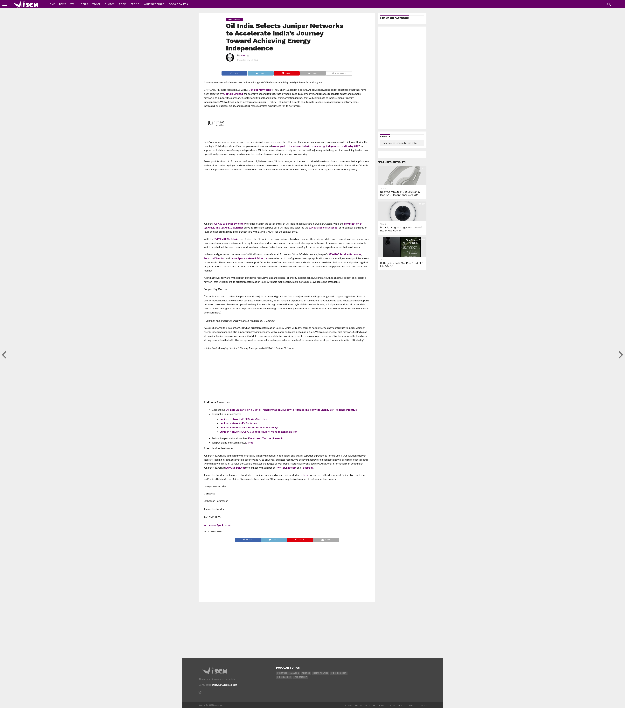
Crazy (381, 705)
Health (391, 705)
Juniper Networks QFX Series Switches (243, 418)
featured (282, 673)
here (305, 474)
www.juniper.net (235, 467)
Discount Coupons (352, 705)
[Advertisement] (287, 197)
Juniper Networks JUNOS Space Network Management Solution (258, 431)
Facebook (254, 438)
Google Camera (178, 4)
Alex (242, 55)
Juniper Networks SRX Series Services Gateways (249, 427)
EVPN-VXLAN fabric (226, 238)
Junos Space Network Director (248, 258)
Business (370, 705)
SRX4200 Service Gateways (344, 254)
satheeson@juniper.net (218, 525)
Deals (84, 4)
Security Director (214, 258)
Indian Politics (320, 673)
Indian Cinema (284, 677)
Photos (110, 4)
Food (122, 4)
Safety (412, 705)
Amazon (295, 673)
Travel (96, 4)
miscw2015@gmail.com (224, 684)
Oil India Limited (233, 93)
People (135, 4)
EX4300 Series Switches (323, 227)
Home (51, 4)
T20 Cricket (300, 677)
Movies (401, 705)
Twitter (266, 438)
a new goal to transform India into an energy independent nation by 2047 (316, 145)
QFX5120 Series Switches (229, 223)
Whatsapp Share (154, 4)
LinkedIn (278, 438)
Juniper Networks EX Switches (238, 423)
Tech (73, 4)
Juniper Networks (260, 89)
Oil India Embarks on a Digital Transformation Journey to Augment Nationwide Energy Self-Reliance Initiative (291, 409)
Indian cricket (338, 673)
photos (306, 673)
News (62, 4)
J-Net (249, 442)
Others (422, 705)
